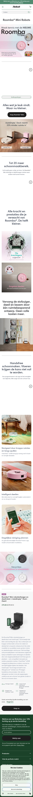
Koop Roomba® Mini (17, 115)
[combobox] (16, 12)
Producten (5, 753)
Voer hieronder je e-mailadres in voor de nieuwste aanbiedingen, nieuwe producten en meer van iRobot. (16, 726)
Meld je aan (16, 738)
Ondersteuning (7, 765)
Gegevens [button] (10, 702)
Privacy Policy (20, 745)
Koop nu (16, 708)
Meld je (21, 2)
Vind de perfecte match (10, 759)
